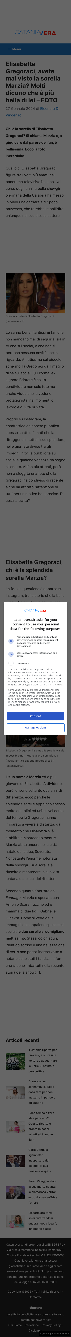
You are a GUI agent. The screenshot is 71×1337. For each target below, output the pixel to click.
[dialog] (36, 668)
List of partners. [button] (54, 684)
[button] (35, 663)
